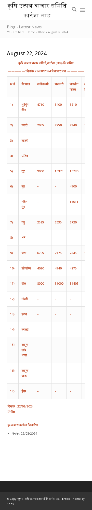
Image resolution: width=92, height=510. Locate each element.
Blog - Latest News (24, 27)
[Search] (72, 10)
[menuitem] (72, 10)
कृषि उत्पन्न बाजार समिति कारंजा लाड (42, 498)
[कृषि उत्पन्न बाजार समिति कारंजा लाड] (38, 10)
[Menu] (82, 10)
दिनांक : (16, 433)
